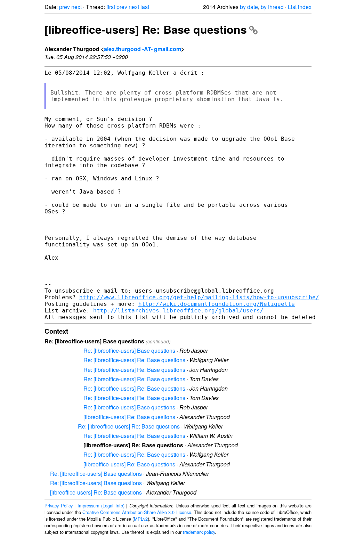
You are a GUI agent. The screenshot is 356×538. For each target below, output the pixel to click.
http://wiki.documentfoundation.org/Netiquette (216, 304)
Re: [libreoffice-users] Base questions (129, 350)
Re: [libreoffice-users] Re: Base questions (134, 360)
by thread (272, 7)
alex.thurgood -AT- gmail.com (142, 49)
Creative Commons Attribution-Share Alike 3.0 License (136, 512)
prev (64, 7)
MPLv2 (141, 518)
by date (249, 7)
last (144, 7)
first (110, 7)
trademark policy (199, 532)
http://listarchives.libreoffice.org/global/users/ (178, 310)
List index (300, 7)
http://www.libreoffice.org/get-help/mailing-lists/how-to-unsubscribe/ (199, 297)
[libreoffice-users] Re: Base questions (145, 29)
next (76, 7)
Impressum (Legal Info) (101, 505)
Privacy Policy (58, 505)
